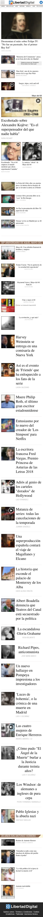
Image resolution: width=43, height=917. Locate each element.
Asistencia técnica (31, 914)
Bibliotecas (10, 6)
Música (28, 6)
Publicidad (19, 914)
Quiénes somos (8, 912)
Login (41, 2)
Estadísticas (10, 914)
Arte (16, 6)
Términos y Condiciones (23, 912)
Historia (22, 6)
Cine (33, 6)
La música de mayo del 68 (26, 305)
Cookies (36, 912)
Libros (3, 6)
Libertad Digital (21, 2)
